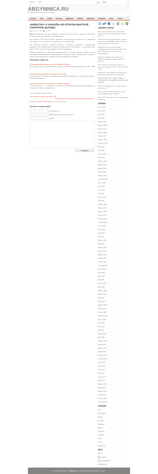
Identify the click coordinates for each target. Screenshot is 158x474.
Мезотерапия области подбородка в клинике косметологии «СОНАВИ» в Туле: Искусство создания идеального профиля (112, 41)
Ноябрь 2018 (102, 395)
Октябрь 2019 (102, 355)
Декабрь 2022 (102, 255)
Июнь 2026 (101, 114)
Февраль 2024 (102, 204)
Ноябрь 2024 (102, 172)
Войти (100, 453)
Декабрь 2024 (102, 168)
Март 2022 (101, 287)
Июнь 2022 (101, 276)
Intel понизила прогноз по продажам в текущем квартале (50, 83)
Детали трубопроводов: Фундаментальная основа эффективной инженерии (112, 93)
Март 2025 (101, 157)
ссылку (56, 101)
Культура (59, 18)
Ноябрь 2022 (102, 258)
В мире (49, 18)
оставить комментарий (44, 101)
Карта (40, 2)
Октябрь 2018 (102, 398)
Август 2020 (102, 319)
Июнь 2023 (101, 233)
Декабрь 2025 (102, 132)
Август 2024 (102, 183)
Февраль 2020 (102, 341)
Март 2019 (101, 380)
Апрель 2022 (102, 283)
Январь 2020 (102, 344)
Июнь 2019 (101, 370)
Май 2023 (101, 236)
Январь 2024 (102, 208)
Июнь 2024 (101, 190)
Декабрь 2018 (102, 391)
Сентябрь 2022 (102, 265)
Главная (32, 2)
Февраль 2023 (102, 247)
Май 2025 (101, 150)
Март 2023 (101, 244)
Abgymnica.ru (48, 9)
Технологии (101, 446)
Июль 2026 (101, 111)
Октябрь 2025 (102, 140)
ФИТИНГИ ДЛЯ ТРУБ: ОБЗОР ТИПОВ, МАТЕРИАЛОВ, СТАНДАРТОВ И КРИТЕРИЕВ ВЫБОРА (113, 80)
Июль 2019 (101, 366)
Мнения (80, 18)
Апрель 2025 (102, 154)
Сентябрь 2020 (102, 316)
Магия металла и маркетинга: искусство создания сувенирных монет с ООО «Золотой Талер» (113, 67)
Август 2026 (102, 107)
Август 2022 (102, 269)
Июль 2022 (101, 272)
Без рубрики (102, 413)
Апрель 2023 (102, 240)
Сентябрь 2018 (102, 402)
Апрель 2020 (102, 334)
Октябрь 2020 (102, 312)
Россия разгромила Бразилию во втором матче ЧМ (48, 74)
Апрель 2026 (102, 121)
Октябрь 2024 (102, 175)
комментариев (104, 461)
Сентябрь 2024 (102, 179)
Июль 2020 (101, 323)
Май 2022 (101, 280)
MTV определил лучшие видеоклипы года (43, 96)
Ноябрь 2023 (102, 215)
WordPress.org (102, 464)
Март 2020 (101, 337)
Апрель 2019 (102, 377)
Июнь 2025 (101, 147)
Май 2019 (101, 373)
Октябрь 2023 (102, 219)
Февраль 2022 (102, 290)
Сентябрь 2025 (102, 143)
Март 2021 (101, 298)
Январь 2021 (102, 301)
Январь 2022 (102, 294)
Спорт (111, 18)
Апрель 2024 (102, 197)
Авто (41, 18)
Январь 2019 (102, 387)
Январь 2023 (102, 251)
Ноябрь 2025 (102, 136)
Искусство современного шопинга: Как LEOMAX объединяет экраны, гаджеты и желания (111, 59)
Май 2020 (101, 330)
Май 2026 (101, 118)
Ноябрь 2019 (102, 352)
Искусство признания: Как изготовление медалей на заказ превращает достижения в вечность (112, 33)
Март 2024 (101, 201)
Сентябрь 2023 (102, 222)
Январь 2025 (102, 165)
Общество (90, 18)
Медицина (70, 18)
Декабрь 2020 (102, 305)
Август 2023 (102, 226)
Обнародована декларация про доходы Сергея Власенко (50, 64)
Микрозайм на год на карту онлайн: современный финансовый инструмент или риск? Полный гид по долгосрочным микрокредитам (112, 50)
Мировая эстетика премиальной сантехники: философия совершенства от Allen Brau (112, 73)
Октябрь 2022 (102, 262)
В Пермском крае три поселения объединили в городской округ (74, 98)
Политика (101, 18)
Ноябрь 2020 (102, 308)
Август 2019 (102, 362)
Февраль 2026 (102, 125)
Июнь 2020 (101, 326)
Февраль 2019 (102, 384)
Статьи (119, 18)
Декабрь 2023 (102, 211)
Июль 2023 (101, 229)
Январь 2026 (102, 129)
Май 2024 (101, 193)
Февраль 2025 (102, 161)
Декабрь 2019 (102, 348)
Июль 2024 (101, 186)
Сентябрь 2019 (102, 359)
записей (102, 457)
